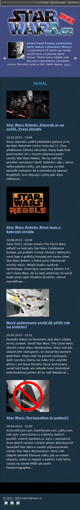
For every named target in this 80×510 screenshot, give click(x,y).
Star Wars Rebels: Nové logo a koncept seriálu (33, 229)
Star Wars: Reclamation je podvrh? (37, 418)
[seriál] (40, 22)
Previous (4, 57)
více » (67, 64)
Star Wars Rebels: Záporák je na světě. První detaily (35, 127)
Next (76, 57)
